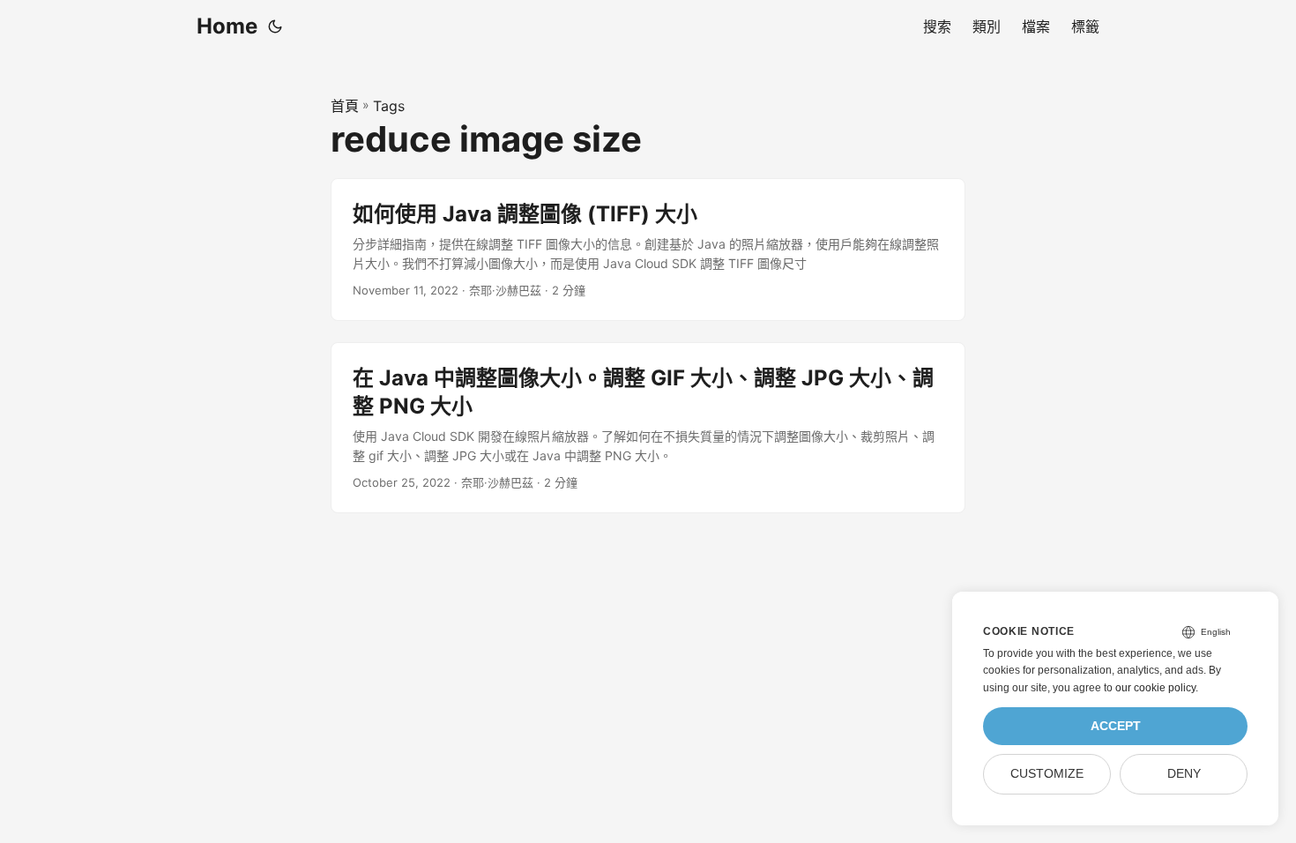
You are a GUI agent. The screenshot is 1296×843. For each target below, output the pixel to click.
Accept (1116, 726)
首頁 (345, 106)
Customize (1047, 773)
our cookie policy (1155, 688)
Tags (389, 106)
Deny (1184, 773)
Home (227, 26)
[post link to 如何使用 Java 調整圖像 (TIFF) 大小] (648, 250)
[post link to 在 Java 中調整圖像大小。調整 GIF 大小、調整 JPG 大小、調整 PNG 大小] (648, 427)
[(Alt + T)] (275, 26)
